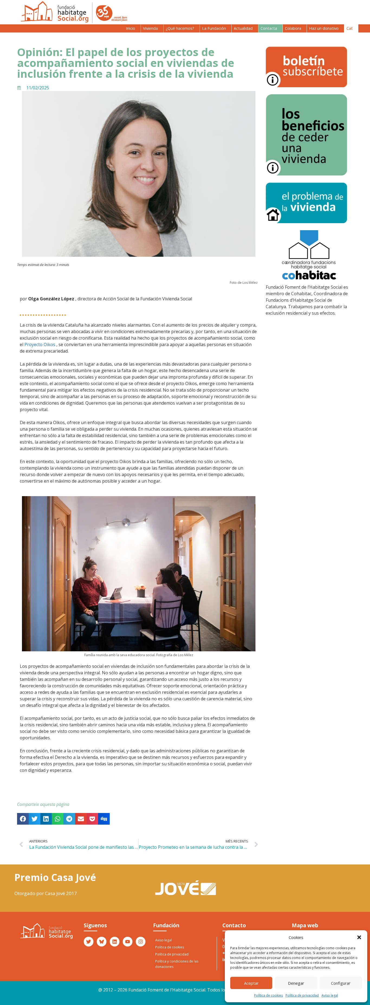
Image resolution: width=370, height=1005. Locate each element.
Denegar (296, 983)
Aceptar (251, 983)
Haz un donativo (324, 28)
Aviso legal (330, 995)
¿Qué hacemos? (180, 28)
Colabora (293, 28)
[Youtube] (127, 942)
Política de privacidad (302, 995)
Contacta (269, 28)
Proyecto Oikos (39, 344)
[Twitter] (88, 942)
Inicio (130, 28)
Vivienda (150, 28)
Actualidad (243, 28)
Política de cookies (268, 995)
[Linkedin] (114, 942)
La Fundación (214, 28)
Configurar (340, 983)
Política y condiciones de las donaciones (176, 964)
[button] (359, 937)
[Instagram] (140, 942)
